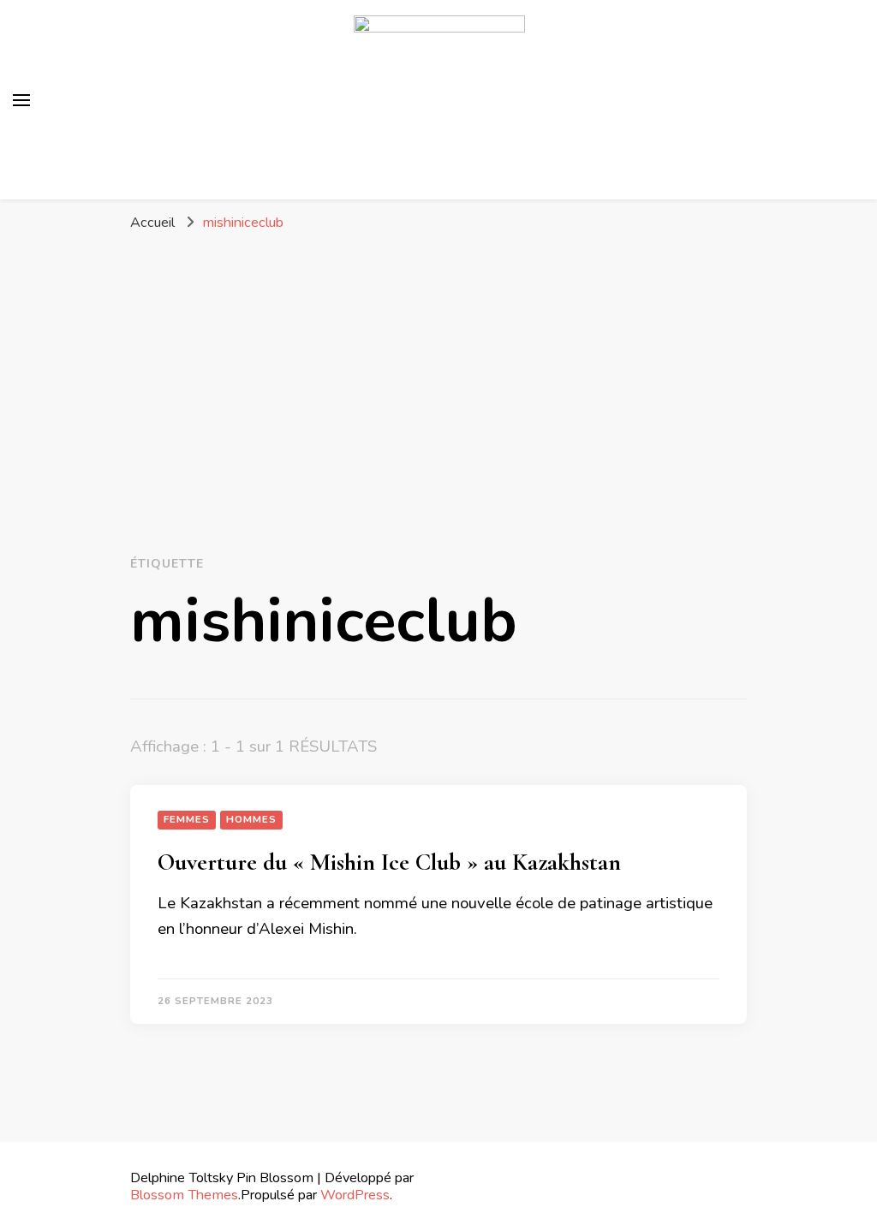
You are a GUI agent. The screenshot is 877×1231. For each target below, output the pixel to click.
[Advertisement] (438, 370)
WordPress (355, 1194)
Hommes (251, 819)
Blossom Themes (184, 1194)
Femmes (187, 819)
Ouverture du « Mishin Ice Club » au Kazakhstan (389, 862)
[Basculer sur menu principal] (21, 100)
